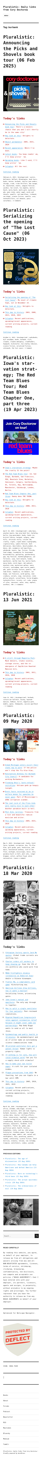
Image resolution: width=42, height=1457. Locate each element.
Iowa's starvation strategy (18, 468)
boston (11, 181)
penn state (11, 192)
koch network (21, 559)
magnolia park (29, 701)
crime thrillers (21, 183)
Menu (6, 15)
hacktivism (26, 847)
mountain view (8, 565)
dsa (26, 845)
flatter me (16, 1126)
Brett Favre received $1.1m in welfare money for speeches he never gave (19, 794)
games (24, 1126)
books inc (30, 535)
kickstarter (15, 344)
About (5, 1401)
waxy (26, 582)
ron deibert (25, 571)
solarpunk (6, 348)
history (26, 1128)
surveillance (20, 578)
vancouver (14, 582)
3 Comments (17, 200)
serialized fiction (24, 346)
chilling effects (27, 1115)
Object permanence (13, 142)
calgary (26, 537)
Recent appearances (14, 148)
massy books (7, 563)
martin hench (30, 561)
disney (22, 699)
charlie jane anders (29, 181)
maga (14, 1134)
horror (19, 701)
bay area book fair (23, 533)
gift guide (12, 847)
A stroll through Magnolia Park (19, 658)
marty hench (13, 190)
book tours (33, 179)
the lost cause (17, 348)
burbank (17, 181)
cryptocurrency (8, 544)
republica (16, 571)
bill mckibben (8, 339)
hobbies (13, 701)
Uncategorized (23, 177)
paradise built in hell (11, 854)
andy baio (32, 531)
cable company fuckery (26, 1113)
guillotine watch (9, 1128)
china (5, 1117)
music (29, 852)
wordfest (6, 584)
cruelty (6, 541)
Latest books (11, 154)
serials (14, 576)
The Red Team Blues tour (16, 474)
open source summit (27, 567)
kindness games (18, 1132)
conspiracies (13, 1117)
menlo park (23, 190)
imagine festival (28, 185)
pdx (4, 192)
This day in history (14, 312)
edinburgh (6, 550)
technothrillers (9, 198)
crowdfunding (8, 1121)
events (18, 185)
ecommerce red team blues (22, 548)
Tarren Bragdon (32, 578)
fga (19, 550)
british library (9, 537)
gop (4, 556)
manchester (7, 561)
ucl (25, 580)
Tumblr (6, 1444)
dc (4, 185)
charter (17, 1115)
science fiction (18, 196)
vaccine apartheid (31, 704)
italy (15, 1130)
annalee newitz (8, 533)
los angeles (24, 188)
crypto (12, 541)
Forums (6, 1406)
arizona (28, 1108)
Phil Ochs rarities (14, 812)
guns (18, 847)
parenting (22, 1136)
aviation (6, 1111)
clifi (29, 339)
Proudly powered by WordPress (14, 1453)
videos (24, 1143)
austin (32, 177)
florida (31, 550)
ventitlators (15, 1143)
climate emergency (17, 341)
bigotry (33, 1111)
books (5, 181)
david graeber (28, 546)
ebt (10, 548)
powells (13, 194)
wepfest (32, 582)
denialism (17, 1121)
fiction (24, 550)
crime (12, 183)
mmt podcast (28, 563)
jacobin (6, 188)
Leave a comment (20, 858)
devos (5, 548)
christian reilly (15, 539)
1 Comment (28, 348)
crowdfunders (29, 341)
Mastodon (7, 1428)
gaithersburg (29, 554)
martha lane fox (18, 561)
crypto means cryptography (26, 541)
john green (29, 1130)
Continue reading (11, 172)
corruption (20, 845)
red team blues (22, 194)
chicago (6, 183)
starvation (27, 576)
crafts (32, 1119)
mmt (25, 1134)
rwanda (5, 1138)
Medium (6, 1439)
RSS (4, 1422)
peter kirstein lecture (15, 569)
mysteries (31, 190)
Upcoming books (12, 160)
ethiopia (6, 1123)
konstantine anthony (16, 849)
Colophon (9, 166)
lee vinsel (14, 188)
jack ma (21, 1130)
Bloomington (23, 179)
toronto (19, 580)
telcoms (21, 1141)
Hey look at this (13, 136)
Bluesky (6, 1433)
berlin (5, 535)
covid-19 (25, 1119)
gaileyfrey (20, 554)
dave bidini (17, 546)
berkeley (34, 533)
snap (19, 576)
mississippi (21, 852)
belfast (14, 179)
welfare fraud (22, 856)
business (13, 1113)
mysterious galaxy (21, 565)
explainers (15, 1123)
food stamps (7, 552)
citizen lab (27, 539)
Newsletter (8, 1417)
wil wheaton (21, 198)
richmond (33, 194)
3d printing (33, 1106)
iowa (13, 559)
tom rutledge (30, 1141)
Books (5, 1395)
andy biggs (20, 1108)
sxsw (33, 196)
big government (14, 535)
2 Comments (9, 706)
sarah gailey (25, 574)
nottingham (15, 567)
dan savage (33, 183)
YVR (12, 584)
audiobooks (33, 337)
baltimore (6, 179)
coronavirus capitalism (11, 1119)
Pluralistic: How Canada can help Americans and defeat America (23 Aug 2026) (20, 1167)
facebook (23, 1123)
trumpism (6, 1143)
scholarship (13, 1138)
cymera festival (21, 544)
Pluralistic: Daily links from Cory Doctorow (20, 1451)
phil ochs (25, 854)
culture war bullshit (11, 699)
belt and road (24, 1111)
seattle (28, 196)
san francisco (14, 574)
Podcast (6, 1411)
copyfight (23, 1117)
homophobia (7, 1130)
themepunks (19, 704)
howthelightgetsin (24, 556)
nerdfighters (8, 1136)
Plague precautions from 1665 (19, 1073)
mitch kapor (17, 563)
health (19, 1128)
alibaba (12, 1108)
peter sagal (21, 192)
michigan (12, 852)
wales (22, 582)
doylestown (10, 185)
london (29, 559)
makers (19, 1134)
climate (6, 341)
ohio (33, 852)
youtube (31, 1143)
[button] (21, 1212)
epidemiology (27, 1121)
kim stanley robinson (29, 344)
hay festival (12, 556)
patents (30, 1136)
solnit (12, 856)
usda (29, 580)
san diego (6, 196)
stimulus (14, 1141)
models (5, 704)
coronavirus (32, 1117)
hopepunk (6, 344)
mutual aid (31, 1134)
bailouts (14, 1111)
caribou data (8, 1115)
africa (5, 1108)
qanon (11, 704)
